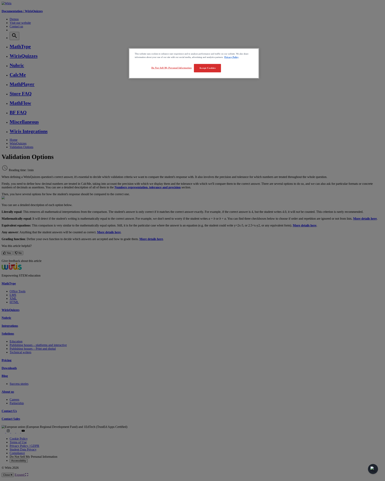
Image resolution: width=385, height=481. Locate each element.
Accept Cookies (207, 68)
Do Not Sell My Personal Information (171, 68)
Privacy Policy (231, 57)
